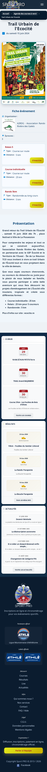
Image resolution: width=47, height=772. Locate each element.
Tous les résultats (23, 500)
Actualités (23, 687)
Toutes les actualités (23, 570)
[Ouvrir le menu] (42, 4)
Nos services (23, 702)
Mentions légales (23, 729)
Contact (23, 706)
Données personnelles (23, 725)
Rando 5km (11, 191)
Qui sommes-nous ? (23, 698)
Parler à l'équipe (23, 750)
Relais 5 (9, 147)
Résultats (23, 679)
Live (23, 683)
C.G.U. (24, 721)
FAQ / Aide (23, 710)
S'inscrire (36, 160)
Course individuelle (15, 169)
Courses (23, 675)
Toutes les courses (23, 415)
